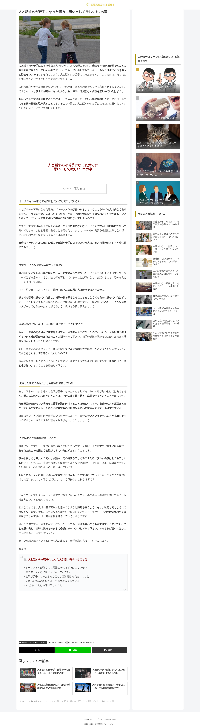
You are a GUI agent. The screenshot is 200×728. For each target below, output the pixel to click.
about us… (89, 719)
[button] (109, 650)
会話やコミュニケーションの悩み (34, 643)
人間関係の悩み (88, 643)
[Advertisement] (73, 133)
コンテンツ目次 (70, 188)
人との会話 (74, 643)
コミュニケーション (58, 643)
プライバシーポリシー (106, 719)
